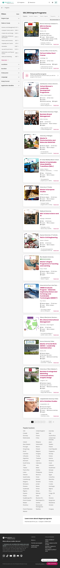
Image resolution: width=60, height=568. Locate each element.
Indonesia (38, 463)
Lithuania (25, 456)
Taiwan (25, 467)
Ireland (25, 442)
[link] (7, 7)
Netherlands (26, 438)
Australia (51, 431)
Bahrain (38, 493)
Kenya (37, 491)
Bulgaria (25, 481)
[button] (10, 27)
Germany (25, 435)
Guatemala (26, 488)
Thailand (38, 458)
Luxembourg (26, 479)
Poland (51, 446)
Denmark (25, 460)
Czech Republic (53, 449)
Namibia (38, 509)
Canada (25, 433)
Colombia (25, 453)
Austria (51, 458)
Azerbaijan (52, 486)
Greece (51, 456)
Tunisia (51, 481)
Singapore (52, 451)
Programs (21, 2)
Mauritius (51, 479)
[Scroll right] (58, 16)
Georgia (51, 470)
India (37, 465)
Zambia (38, 470)
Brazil (24, 451)
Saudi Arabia (26, 477)
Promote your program (36, 543)
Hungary (38, 453)
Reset (17, 14)
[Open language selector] (52, 2)
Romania (51, 460)
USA (24, 431)
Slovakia (38, 481)
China (37, 438)
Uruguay (51, 509)
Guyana (25, 493)
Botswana (25, 484)
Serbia (37, 488)
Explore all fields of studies (49, 540)
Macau (38, 486)
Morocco (38, 474)
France (38, 435)
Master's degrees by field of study (51, 543)
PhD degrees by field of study (50, 550)
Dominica (25, 505)
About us (33, 540)
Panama (25, 486)
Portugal (25, 446)
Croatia (51, 484)
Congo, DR (52, 493)
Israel (50, 463)
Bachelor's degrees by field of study (50, 547)
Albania (25, 511)
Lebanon (51, 465)
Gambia (38, 502)
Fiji (49, 495)
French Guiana (27, 500)
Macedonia (52, 502)
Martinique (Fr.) (40, 500)
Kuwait (25, 495)
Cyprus (38, 460)
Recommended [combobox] (54, 19)
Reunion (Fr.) (39, 498)
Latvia (24, 472)
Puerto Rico (26, 470)
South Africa (52, 435)
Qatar (37, 495)
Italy (50, 433)
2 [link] (35, 422)
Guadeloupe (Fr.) (27, 498)
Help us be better (52, 563)
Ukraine (51, 505)
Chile (24, 465)
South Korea (26, 463)
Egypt (50, 474)
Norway (51, 453)
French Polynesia (27, 509)
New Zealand (26, 444)
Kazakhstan (52, 467)
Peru (50, 491)
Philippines (39, 472)
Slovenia (51, 498)
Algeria (51, 488)
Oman (37, 477)
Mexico (38, 446)
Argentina (25, 458)
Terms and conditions (40, 564)
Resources (32, 2)
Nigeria (25, 491)
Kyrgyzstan (52, 500)
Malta (37, 467)
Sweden (51, 444)
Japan (50, 442)
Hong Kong (26, 449)
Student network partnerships (35, 546)
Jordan (38, 484)
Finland (38, 449)
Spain (37, 433)
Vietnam (25, 474)
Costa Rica (51, 477)
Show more (4, 60)
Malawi (25, 502)
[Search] (49, 2)
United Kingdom (40, 431)
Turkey (38, 456)
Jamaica (38, 479)
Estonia (51, 472)
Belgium (38, 451)
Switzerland (39, 444)
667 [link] (50, 422)
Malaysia (38, 442)
